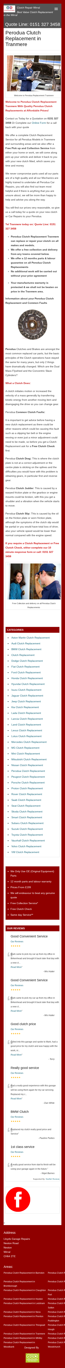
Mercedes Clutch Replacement (29, 742)
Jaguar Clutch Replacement (27, 695)
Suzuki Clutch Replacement (27, 828)
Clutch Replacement (22, 655)
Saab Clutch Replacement (26, 799)
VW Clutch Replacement (25, 852)
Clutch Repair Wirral (28, 7)
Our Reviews (17, 941)
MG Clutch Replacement (25, 747)
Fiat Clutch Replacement (25, 666)
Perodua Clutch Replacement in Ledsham (24, 1303)
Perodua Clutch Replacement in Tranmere (24, 1333)
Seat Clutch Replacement (25, 805)
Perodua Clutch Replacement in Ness (22, 1312)
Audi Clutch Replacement (25, 643)
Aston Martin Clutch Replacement (30, 637)
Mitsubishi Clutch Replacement (29, 759)
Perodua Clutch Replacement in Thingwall (24, 1325)
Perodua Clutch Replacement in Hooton (23, 1299)
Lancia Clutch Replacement (27, 718)
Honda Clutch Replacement (27, 678)
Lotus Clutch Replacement (26, 736)
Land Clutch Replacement (26, 724)
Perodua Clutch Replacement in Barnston (24, 1273)
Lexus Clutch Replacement (26, 730)
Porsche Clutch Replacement (28, 782)
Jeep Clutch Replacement (26, 701)
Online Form (39, 122)
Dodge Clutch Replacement (27, 660)
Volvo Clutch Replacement (26, 846)
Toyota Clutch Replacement (27, 834)
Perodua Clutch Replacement (28, 771)
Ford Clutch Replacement (26, 672)
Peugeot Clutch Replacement (28, 776)
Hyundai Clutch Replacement (28, 684)
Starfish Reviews (52, 1179)
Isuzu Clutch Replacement (26, 689)
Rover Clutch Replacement (26, 794)
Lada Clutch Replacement (26, 713)
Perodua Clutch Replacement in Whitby (23, 1338)
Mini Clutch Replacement (25, 753)
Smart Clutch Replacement (26, 817)
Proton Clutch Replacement (27, 788)
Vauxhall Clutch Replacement (28, 840)
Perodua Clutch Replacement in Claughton (25, 1290)
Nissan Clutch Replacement (27, 765)
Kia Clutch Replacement (25, 707)
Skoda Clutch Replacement (26, 811)
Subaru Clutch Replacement (27, 823)
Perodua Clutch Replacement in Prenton (23, 1316)
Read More (16, 967)
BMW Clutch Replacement (26, 649)
